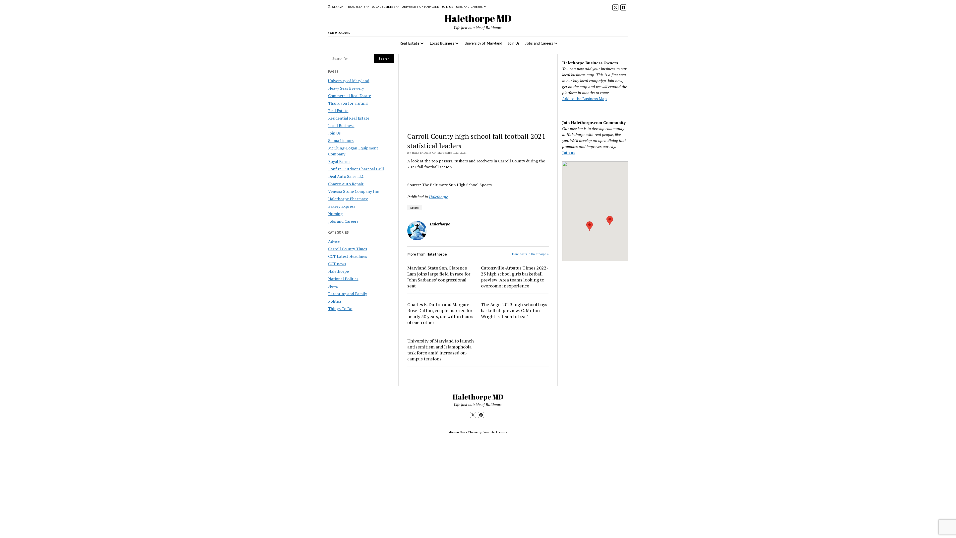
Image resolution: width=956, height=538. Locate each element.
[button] (589, 226)
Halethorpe (338, 271)
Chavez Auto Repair (345, 184)
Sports (414, 207)
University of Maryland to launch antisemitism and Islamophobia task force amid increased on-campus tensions (440, 350)
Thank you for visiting (348, 103)
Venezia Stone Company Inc (353, 191)
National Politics (343, 278)
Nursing (335, 213)
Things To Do (340, 308)
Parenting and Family (347, 293)
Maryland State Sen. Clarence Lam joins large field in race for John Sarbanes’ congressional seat (438, 277)
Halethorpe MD (478, 18)
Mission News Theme (463, 432)
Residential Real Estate (348, 118)
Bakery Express (341, 206)
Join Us (447, 6)
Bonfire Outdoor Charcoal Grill (356, 169)
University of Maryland (420, 6)
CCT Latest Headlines (347, 256)
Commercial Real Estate (349, 95)
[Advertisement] (478, 91)
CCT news (337, 264)
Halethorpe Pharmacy (348, 199)
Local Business (383, 6)
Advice (334, 241)
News (333, 286)
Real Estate (356, 6)
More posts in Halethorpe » (530, 254)
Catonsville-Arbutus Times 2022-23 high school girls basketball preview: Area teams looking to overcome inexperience (514, 277)
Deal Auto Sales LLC (346, 176)
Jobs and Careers (469, 6)
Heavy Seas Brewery (346, 88)
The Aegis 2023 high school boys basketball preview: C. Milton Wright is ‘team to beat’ (514, 310)
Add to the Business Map (584, 98)
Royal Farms (339, 161)
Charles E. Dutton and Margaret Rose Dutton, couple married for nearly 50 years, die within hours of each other (440, 313)
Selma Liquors (341, 140)
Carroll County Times (347, 249)
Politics (335, 301)
